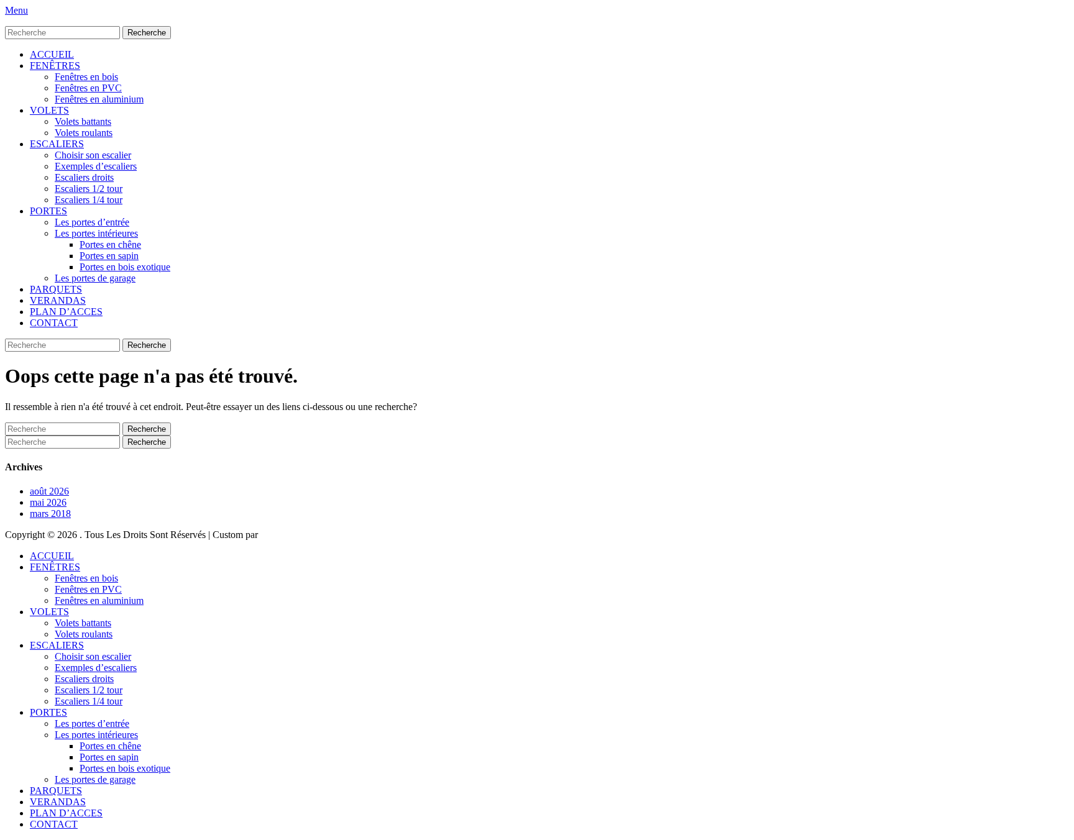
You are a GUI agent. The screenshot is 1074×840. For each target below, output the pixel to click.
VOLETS (49, 110)
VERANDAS (58, 300)
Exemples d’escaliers (96, 166)
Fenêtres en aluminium (99, 99)
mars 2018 (50, 513)
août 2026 (49, 491)
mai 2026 (48, 502)
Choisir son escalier (93, 155)
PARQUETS (56, 289)
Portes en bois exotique (125, 267)
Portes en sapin (109, 255)
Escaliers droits (84, 177)
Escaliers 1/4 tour (88, 199)
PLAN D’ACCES (66, 311)
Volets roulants (83, 132)
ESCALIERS (57, 144)
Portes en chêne (110, 244)
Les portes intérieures (96, 233)
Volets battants (83, 121)
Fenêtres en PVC (88, 88)
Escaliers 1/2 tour (88, 188)
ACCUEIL (52, 54)
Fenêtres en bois (86, 76)
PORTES (48, 211)
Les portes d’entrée (92, 222)
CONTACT (54, 322)
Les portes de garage (95, 278)
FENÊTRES (55, 65)
